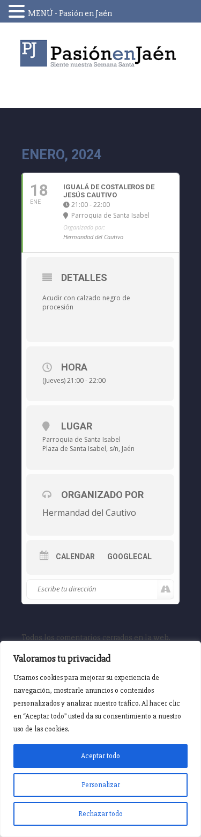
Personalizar (100, 784)
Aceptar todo (100, 755)
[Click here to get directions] (165, 589)
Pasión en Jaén (100, 53)
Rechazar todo (100, 813)
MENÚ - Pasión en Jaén (70, 13)
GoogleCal (129, 556)
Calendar (75, 556)
